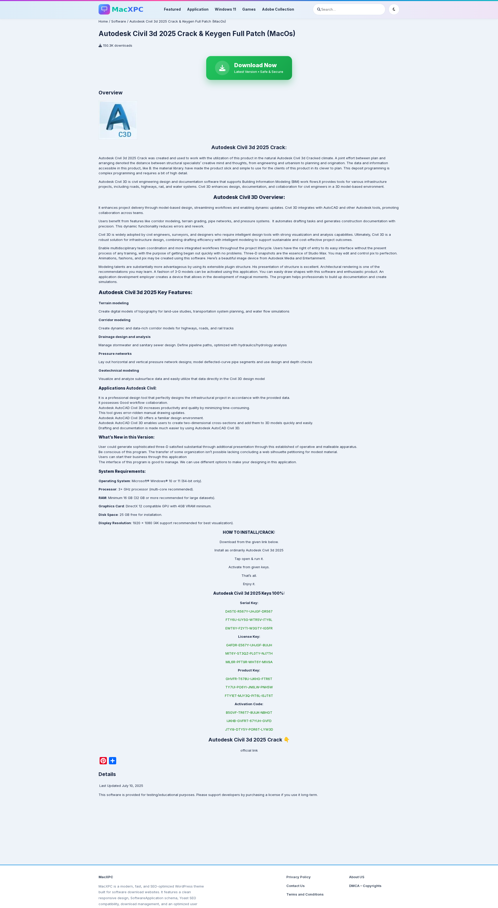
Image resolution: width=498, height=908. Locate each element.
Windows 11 (225, 9)
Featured (172, 9)
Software (118, 21)
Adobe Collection (278, 9)
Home (103, 21)
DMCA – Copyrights (365, 886)
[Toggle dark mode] (394, 9)
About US (356, 877)
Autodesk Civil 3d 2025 (264, 550)
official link (249, 750)
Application (198, 9)
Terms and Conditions (305, 894)
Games (249, 9)
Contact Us (295, 886)
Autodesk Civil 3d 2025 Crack (123, 158)
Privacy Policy (298, 877)
